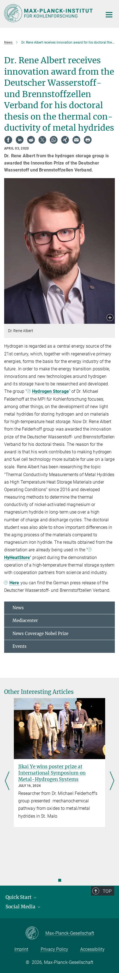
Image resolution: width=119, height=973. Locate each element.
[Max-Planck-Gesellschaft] (35, 933)
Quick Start (19, 897)
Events (19, 646)
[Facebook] (8, 140)
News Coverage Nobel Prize (40, 633)
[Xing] (65, 140)
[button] (110, 318)
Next (112, 781)
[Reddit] (31, 140)
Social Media (21, 906)
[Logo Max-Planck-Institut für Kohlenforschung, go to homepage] (49, 13)
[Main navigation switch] (109, 14)
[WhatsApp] (54, 140)
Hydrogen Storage (50, 391)
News (18, 607)
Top (107, 891)
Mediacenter (25, 620)
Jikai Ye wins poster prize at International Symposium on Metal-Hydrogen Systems (52, 773)
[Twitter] (42, 140)
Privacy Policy (54, 949)
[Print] (88, 140)
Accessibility (92, 949)
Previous (7, 781)
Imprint (21, 949)
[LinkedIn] (19, 140)
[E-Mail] (76, 140)
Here (14, 582)
